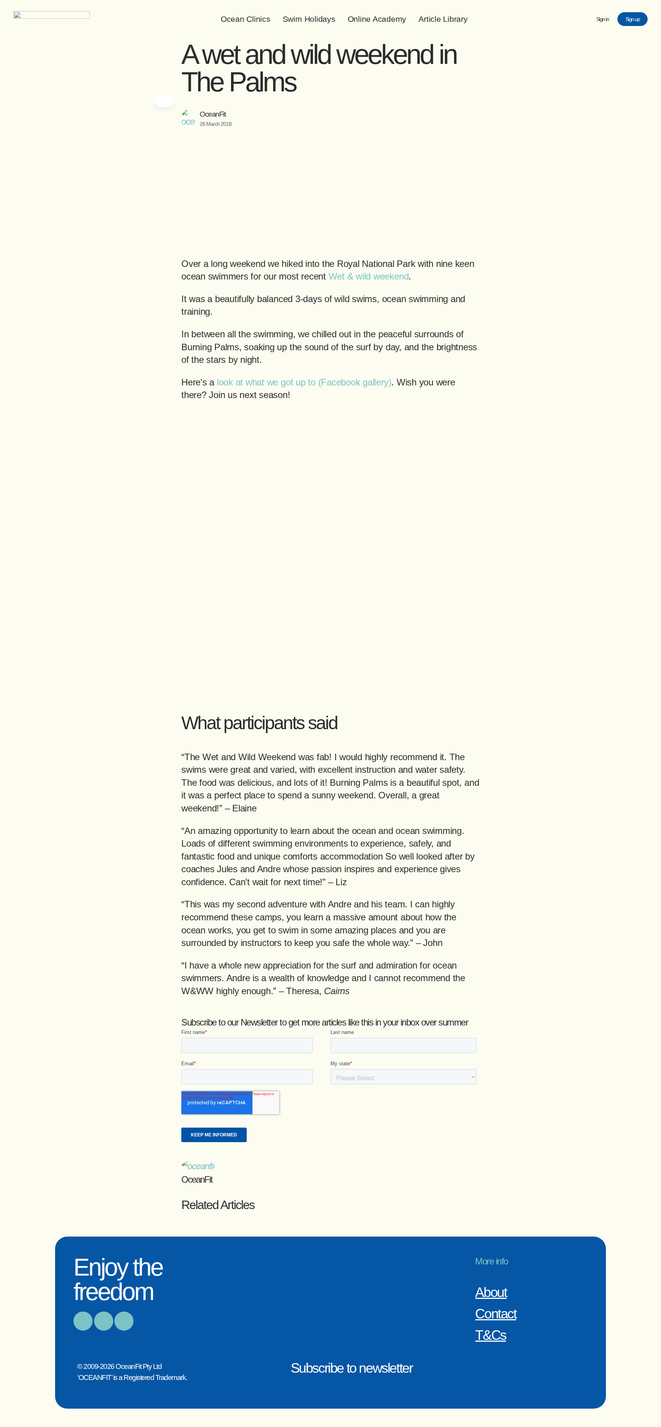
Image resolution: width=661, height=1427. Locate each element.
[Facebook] (83, 1321)
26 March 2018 (215, 124)
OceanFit (212, 114)
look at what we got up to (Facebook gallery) (304, 382)
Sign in (602, 19)
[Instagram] (103, 1321)
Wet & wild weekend (369, 276)
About (490, 1292)
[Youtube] (124, 1321)
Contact (495, 1313)
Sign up (632, 19)
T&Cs (490, 1335)
